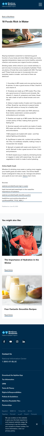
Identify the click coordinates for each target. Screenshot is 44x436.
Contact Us (7, 354)
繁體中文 (13, 411)
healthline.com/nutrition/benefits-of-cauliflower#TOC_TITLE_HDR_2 (14, 199)
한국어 (30, 411)
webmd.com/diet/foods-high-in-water (15, 186)
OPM (4, 384)
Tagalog (5, 414)
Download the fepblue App (12, 375)
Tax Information (8, 379)
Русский (12, 414)
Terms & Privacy (8, 388)
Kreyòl (26, 414)
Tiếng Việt (21, 411)
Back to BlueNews (8, 16)
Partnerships (7, 405)
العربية (20, 414)
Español (5, 411)
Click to (25, 176)
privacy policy (10, 431)
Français (34, 414)
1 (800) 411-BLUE (9, 361)
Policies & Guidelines (10, 397)
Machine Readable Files (11, 401)
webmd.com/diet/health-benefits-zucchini (16, 195)
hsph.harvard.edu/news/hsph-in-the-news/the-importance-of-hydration (18, 190)
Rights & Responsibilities (11, 392)
